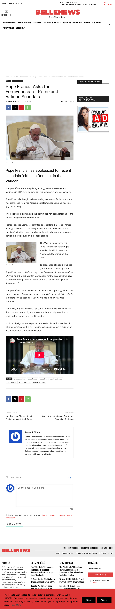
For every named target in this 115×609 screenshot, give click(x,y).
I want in (99, 575)
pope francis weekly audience (51, 379)
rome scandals (24, 382)
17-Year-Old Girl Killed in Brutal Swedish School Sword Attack (43, 580)
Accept (104, 600)
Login (70, 477)
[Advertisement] (57, 52)
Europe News (25, 77)
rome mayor (11, 382)
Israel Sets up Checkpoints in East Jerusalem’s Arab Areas (19, 417)
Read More (16, 605)
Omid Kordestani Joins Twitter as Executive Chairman (57, 417)
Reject (88, 600)
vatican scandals (39, 382)
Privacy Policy (97, 582)
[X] (15, 107)
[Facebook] (8, 107)
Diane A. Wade (13, 101)
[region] (57, 599)
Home (8, 77)
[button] (110, 25)
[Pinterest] (21, 107)
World (15, 77)
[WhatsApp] (28, 107)
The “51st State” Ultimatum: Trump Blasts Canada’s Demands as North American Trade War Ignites (42, 571)
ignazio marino (19, 379)
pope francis (32, 379)
